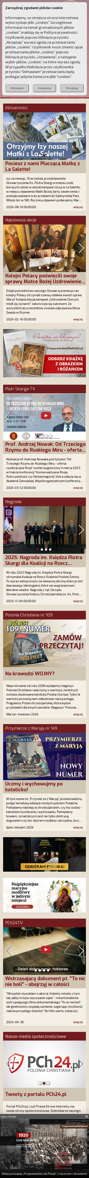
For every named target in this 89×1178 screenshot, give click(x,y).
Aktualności (16, 108)
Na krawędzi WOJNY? (30, 673)
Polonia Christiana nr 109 (29, 615)
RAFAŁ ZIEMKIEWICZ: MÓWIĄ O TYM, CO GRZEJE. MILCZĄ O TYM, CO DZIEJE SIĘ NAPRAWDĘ (43, 450)
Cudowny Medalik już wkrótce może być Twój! (39, 166)
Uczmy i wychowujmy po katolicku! (34, 787)
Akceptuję (72, 88)
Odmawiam (17, 88)
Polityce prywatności (60, 32)
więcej (78, 207)
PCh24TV (14, 923)
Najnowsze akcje (20, 220)
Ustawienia (44, 88)
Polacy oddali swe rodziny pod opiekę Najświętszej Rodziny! (40, 278)
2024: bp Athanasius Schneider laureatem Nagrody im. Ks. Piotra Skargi (43, 563)
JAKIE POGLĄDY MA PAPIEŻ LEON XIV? (44, 981)
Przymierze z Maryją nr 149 (31, 728)
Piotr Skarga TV (20, 389)
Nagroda (13, 502)
